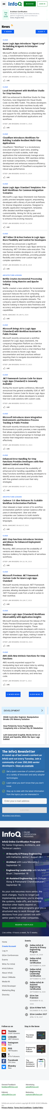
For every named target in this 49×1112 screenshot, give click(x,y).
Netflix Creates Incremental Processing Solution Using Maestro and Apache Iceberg (22, 282)
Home (4, 942)
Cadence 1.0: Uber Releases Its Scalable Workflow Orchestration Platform (23, 501)
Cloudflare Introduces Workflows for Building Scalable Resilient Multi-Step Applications (22, 140)
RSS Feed (12, 26)
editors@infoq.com (9, 1094)
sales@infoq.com (32, 1087)
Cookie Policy (38, 1108)
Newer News (14, 694)
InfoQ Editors (7, 968)
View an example (24, 765)
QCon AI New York (37, 1008)
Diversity (5, 995)
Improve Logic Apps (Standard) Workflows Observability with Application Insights (24, 615)
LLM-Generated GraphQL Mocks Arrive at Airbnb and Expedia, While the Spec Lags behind (21, 737)
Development (12, 710)
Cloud (5, 40)
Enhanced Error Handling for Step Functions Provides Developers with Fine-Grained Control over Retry (23, 462)
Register (30, 4)
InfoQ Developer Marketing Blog (9, 988)
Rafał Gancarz (9, 315)
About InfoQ (7, 973)
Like (8, 81)
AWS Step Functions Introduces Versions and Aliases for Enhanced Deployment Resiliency (23, 542)
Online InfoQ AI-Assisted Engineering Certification (37, 985)
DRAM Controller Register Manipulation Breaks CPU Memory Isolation (21, 718)
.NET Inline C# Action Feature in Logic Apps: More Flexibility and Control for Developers (24, 238)
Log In (5, 951)
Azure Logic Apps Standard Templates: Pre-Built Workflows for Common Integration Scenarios (24, 190)
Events (5, 960)
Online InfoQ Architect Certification (35, 960)
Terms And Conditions (23, 1108)
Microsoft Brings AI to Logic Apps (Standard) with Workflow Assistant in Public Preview (22, 331)
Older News (35, 694)
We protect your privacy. (11, 815)
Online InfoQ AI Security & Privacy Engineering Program (38, 948)
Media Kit (6, 981)
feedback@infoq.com (10, 1087)
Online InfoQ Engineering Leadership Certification (35, 972)
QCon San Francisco (34, 997)
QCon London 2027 (38, 1014)
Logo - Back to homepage (15, 3)
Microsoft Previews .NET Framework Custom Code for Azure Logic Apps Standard (20, 578)
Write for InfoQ (8, 964)
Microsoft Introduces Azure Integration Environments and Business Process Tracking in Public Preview (22, 420)
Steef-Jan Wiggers (11, 77)
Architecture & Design (12, 275)
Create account (9, 946)
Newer (9, 32)
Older (40, 32)
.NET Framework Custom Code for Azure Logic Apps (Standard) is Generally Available (22, 381)
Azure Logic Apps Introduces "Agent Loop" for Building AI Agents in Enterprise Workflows (24, 46)
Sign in (42, 4)
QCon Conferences (10, 955)
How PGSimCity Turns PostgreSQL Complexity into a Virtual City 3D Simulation (23, 727)
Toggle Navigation (3, 3)
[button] (24, 810)
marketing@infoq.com (34, 1094)
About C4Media (8, 977)
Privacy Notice (7, 1108)
